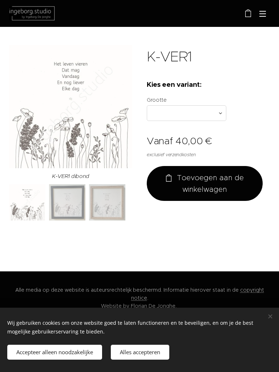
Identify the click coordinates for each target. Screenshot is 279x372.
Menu (262, 13)
